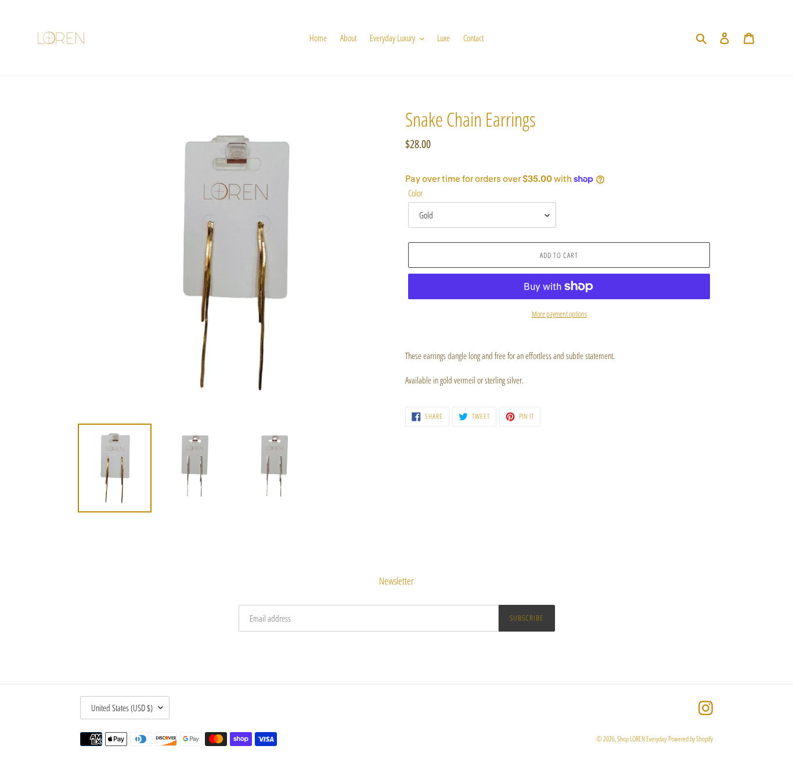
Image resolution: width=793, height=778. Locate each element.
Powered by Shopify (690, 739)
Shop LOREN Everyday (641, 739)
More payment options (559, 314)
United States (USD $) (122, 708)
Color (415, 193)
